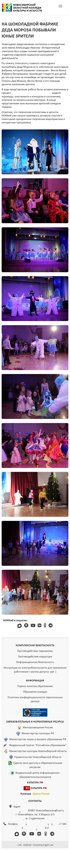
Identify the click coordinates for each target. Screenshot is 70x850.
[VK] (39, 626)
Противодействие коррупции (35, 656)
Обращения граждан (35, 691)
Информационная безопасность (35, 662)
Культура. (35, 793)
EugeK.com (48, 845)
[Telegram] (51, 626)
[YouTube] (33, 626)
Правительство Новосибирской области (37, 757)
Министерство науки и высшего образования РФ (37, 739)
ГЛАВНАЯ (22, 7)
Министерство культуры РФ (38, 733)
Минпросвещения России (38, 727)
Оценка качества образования (35, 686)
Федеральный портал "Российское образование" (37, 745)
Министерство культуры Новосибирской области (38, 751)
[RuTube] (26, 626)
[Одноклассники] (45, 626)
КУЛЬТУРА (35, 782)
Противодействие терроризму (35, 651)
